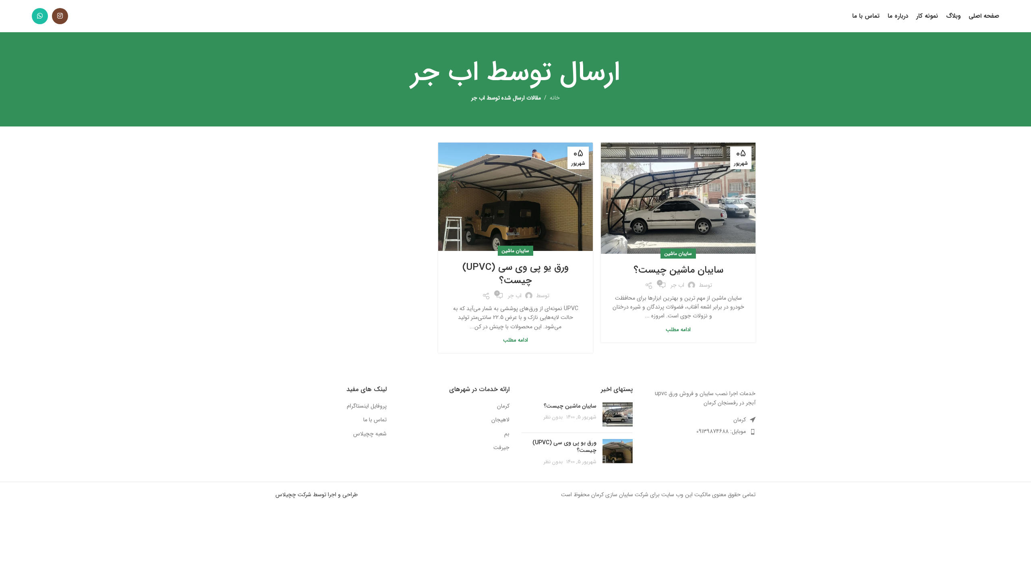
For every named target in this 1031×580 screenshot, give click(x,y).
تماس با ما (375, 420)
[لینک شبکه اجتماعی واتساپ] (40, 16)
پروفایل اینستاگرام (367, 406)
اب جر (444, 72)
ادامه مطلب (678, 329)
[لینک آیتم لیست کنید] (700, 431)
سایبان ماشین (678, 253)
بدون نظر (553, 417)
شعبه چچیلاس (370, 434)
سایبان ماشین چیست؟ (678, 270)
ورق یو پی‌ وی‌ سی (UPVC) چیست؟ (515, 274)
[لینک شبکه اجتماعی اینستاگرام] (60, 16)
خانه (555, 97)
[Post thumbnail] (617, 414)
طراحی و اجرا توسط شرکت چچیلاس (316, 494)
